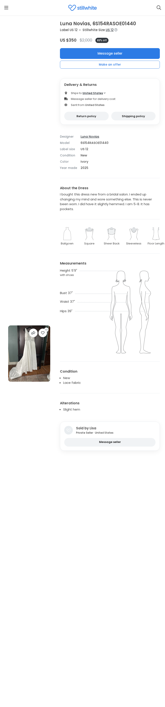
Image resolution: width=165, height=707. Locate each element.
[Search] (158, 7)
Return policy (86, 116)
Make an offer (110, 64)
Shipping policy (133, 116)
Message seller (110, 53)
